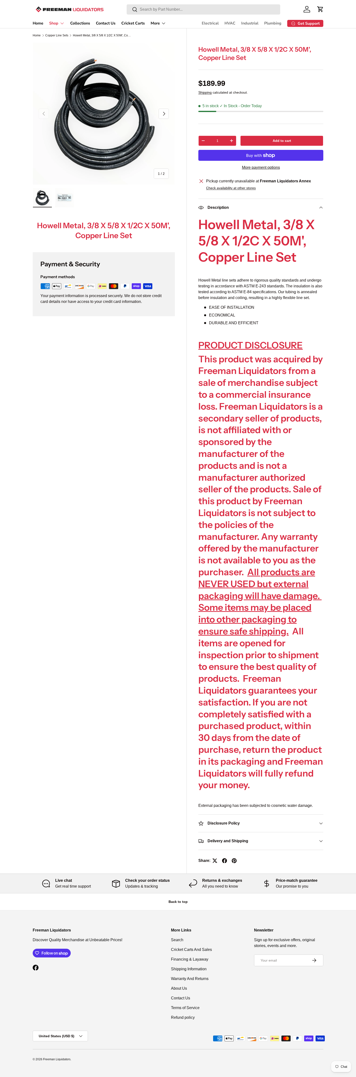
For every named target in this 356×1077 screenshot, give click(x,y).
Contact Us (106, 23)
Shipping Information (189, 969)
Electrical (210, 23)
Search (177, 940)
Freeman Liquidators (56, 1059)
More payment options (261, 167)
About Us (179, 988)
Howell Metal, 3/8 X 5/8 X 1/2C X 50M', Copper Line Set (102, 35)
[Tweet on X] (215, 861)
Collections (80, 23)
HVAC (229, 23)
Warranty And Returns (190, 979)
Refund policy (183, 1017)
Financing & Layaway (189, 959)
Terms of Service (185, 1008)
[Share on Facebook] (224, 861)
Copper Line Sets (56, 35)
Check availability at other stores (231, 188)
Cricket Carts (133, 23)
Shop (53, 23)
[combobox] (203, 9)
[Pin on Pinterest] (234, 861)
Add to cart (282, 141)
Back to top (178, 902)
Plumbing (272, 23)
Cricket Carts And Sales (191, 949)
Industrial (249, 23)
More (155, 23)
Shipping (205, 92)
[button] (320, 9)
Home (38, 23)
